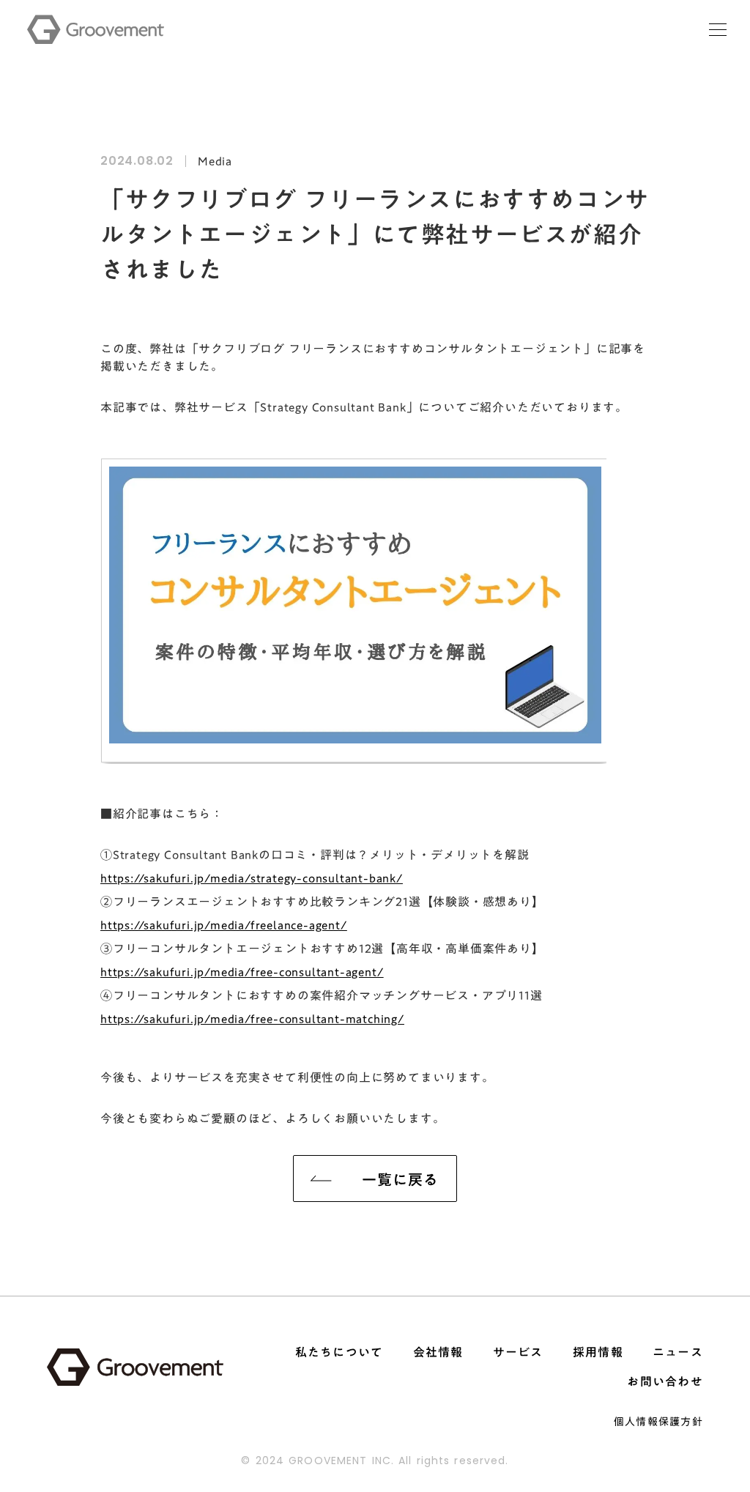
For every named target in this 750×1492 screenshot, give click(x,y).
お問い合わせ (665, 1381)
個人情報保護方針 (658, 1422)
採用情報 (598, 1352)
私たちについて (339, 1352)
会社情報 (438, 1352)
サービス (518, 1352)
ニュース (678, 1352)
